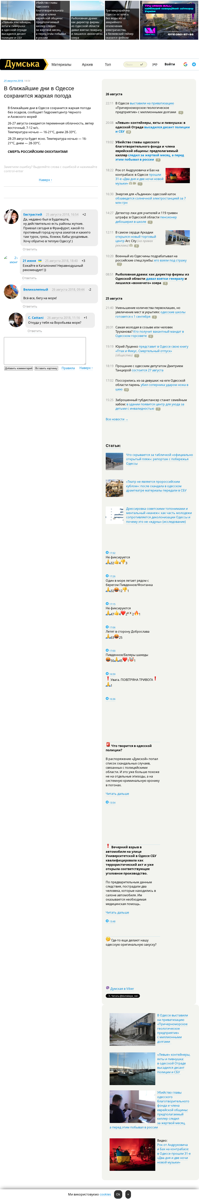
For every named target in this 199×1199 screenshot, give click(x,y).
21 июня (29, 261)
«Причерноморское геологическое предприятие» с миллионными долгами (146, 110)
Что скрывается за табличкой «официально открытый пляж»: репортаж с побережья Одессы (159, 459)
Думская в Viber (122, 988)
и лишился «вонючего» (151, 280)
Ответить (30, 249)
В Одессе (122, 103)
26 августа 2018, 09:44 (68, 289)
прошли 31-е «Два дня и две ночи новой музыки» (139, 178)
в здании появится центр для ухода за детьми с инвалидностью (149, 406)
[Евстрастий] (11, 223)
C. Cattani (36, 318)
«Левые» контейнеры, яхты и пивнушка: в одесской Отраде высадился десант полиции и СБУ (16, 29)
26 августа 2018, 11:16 (63, 318)
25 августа (114, 298)
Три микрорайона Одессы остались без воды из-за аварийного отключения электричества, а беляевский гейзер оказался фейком (120, 24)
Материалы (61, 64)
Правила (68, 368)
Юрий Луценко (127, 346)
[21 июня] (11, 262)
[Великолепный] (11, 298)
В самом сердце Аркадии (134, 232)
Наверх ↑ (45, 180)
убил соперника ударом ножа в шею (151, 387)
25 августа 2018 (13, 80)
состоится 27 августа (147, 370)
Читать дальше (117, 793)
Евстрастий (32, 214)
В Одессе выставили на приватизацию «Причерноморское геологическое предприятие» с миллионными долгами (172, 1028)
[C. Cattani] (16, 326)
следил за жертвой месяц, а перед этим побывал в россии (149, 157)
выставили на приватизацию (152, 103)
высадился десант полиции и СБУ (152, 129)
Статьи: (113, 445)
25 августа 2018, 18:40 (61, 261)
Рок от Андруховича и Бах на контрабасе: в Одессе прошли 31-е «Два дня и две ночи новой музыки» (174, 1153)
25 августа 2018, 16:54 (62, 214)
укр (154, 64)
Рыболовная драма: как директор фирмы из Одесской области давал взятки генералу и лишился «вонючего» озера (87, 27)
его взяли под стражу (170, 260)
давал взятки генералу (165, 278)
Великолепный (35, 289)
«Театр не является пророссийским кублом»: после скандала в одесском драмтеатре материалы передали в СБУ (156, 485)
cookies (105, 1194)
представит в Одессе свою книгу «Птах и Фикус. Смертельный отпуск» (151, 348)
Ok (118, 1194)
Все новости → (117, 419)
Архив (87, 64)
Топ (108, 64)
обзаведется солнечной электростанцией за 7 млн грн (150, 200)
